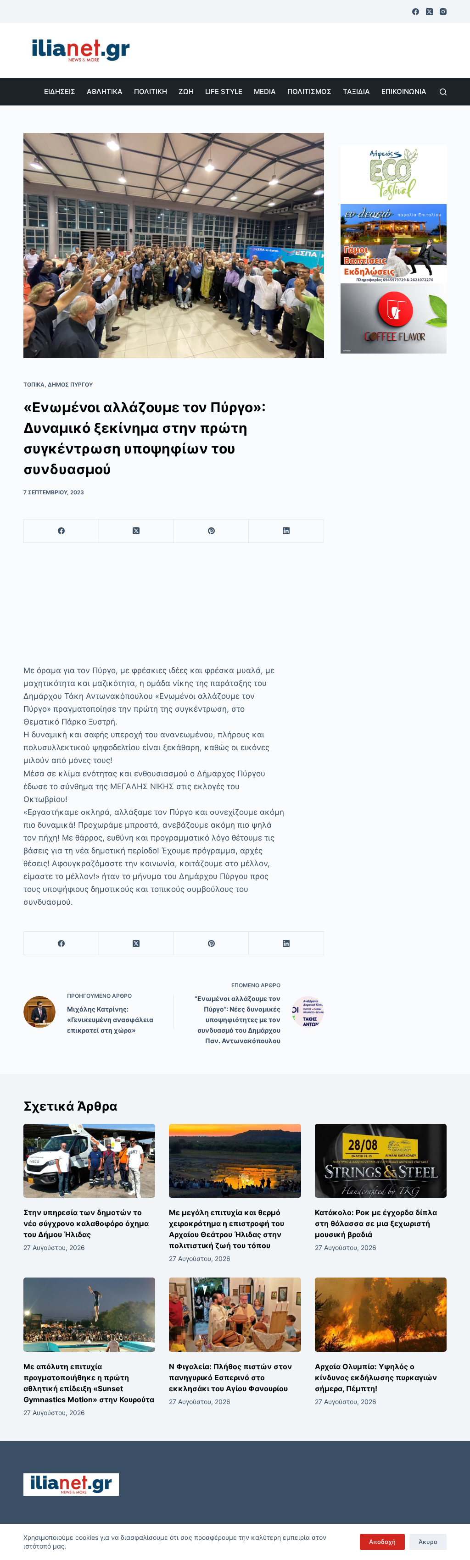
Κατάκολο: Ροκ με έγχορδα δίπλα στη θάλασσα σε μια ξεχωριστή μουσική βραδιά (376, 1223)
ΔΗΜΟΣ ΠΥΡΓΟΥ (70, 384)
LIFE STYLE (223, 91)
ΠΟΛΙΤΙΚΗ (150, 91)
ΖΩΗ (186, 91)
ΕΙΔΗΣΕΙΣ (59, 91)
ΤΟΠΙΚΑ (34, 384)
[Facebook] (415, 11)
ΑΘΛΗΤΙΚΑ (105, 91)
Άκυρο (428, 1541)
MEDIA (265, 91)
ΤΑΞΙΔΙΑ (356, 91)
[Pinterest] (211, 531)
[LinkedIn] (286, 531)
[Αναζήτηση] (443, 92)
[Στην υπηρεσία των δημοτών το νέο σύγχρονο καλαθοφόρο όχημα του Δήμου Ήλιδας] (89, 1161)
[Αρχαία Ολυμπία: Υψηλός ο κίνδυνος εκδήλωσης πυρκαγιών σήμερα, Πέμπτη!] (381, 1315)
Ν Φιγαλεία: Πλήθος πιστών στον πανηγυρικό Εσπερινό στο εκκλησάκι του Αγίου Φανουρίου (230, 1377)
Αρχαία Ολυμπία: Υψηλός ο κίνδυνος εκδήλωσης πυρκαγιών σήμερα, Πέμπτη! (376, 1377)
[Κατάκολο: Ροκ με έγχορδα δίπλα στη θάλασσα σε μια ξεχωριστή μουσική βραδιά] (381, 1161)
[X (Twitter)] (429, 11)
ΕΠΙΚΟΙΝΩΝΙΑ (403, 91)
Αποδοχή (382, 1541)
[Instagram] (443, 11)
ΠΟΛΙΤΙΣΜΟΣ (309, 91)
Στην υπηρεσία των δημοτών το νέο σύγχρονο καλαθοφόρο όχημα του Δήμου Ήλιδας (86, 1223)
